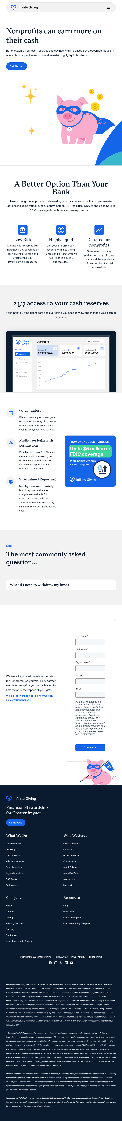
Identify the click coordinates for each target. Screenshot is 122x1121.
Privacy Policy (78, 957)
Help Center (69, 911)
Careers (10, 911)
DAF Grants (11, 879)
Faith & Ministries (71, 843)
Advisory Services (15, 861)
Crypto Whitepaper (72, 917)
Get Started (16, 66)
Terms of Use (95, 957)
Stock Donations (14, 867)
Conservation (69, 861)
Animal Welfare (70, 873)
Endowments (12, 885)
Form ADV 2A (61, 957)
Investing (10, 849)
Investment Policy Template (76, 923)
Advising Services (15, 923)
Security (10, 929)
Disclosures (11, 935)
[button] (108, 7)
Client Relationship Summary (20, 941)
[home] (24, 7)
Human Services (71, 855)
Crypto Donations (14, 873)
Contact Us (15, 822)
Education (68, 849)
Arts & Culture (70, 867)
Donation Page (13, 843)
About (9, 905)
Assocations (69, 879)
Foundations (69, 885)
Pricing (9, 917)
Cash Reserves (13, 855)
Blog (65, 905)
